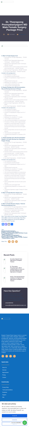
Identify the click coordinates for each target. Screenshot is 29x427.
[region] (14, 414)
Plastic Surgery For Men (7, 237)
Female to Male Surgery (7, 236)
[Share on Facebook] (9, 241)
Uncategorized (22, 34)
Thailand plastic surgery (8, 238)
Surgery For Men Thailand (20, 237)
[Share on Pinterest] (13, 241)
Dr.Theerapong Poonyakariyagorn (10, 235)
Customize (14, 419)
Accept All (14, 415)
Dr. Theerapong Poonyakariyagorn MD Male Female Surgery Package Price (14, 233)
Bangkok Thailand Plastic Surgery (10, 231)
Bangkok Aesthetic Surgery (8, 230)
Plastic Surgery (18, 236)
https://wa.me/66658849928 (13, 300)
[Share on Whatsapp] (16, 241)
